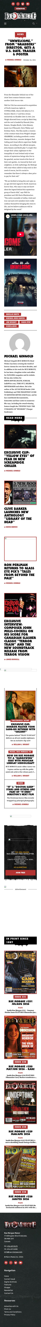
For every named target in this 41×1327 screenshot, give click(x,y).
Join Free (20, 872)
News (26, 720)
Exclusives (17, 720)
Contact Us (8, 1293)
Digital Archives (10, 1282)
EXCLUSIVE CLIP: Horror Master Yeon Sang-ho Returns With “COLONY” (20, 728)
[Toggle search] (33, 23)
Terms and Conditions (12, 1312)
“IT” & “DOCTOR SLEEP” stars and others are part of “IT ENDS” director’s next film (20, 790)
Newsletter (8, 1290)
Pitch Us (7, 1309)
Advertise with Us (11, 1306)
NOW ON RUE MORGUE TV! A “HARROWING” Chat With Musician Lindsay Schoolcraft (20, 759)
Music (12, 752)
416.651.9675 (12, 1246)
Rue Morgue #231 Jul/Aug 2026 (20, 1003)
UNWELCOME (11, 326)
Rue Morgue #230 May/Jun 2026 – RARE (20, 1068)
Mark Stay (26, 322)
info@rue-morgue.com (13, 1252)
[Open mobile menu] (5, 23)
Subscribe (20, 9)
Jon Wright (11, 322)
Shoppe (7, 1287)
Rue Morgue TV (24, 752)
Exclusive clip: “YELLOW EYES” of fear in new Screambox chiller (19, 459)
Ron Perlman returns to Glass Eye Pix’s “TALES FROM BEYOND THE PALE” (19, 571)
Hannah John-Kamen (15, 318)
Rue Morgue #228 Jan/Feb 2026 (20, 1198)
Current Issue (9, 1279)
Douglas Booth (12, 314)
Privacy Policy (9, 1315)
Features (7, 1285)
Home (6, 1276)
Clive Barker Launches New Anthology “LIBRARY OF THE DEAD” (18, 515)
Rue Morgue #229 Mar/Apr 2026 (20, 1133)
